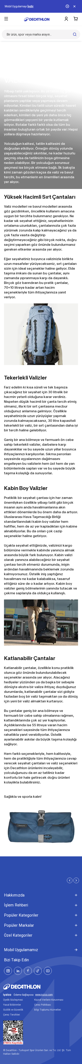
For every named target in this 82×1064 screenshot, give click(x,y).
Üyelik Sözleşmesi (13, 999)
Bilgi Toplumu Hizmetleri (47, 1009)
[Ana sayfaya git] (36, 19)
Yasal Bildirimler (12, 1004)
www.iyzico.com (44, 994)
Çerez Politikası (42, 1004)
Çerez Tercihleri (11, 1014)
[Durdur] (67, 6)
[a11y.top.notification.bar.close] (74, 6)
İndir (30, 6)
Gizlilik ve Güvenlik (13, 1009)
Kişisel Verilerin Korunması (48, 999)
